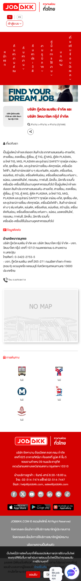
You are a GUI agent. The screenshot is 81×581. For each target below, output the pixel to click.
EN (19, 17)
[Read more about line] (58, 494)
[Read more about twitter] (22, 494)
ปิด (48, 574)
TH (10, 17)
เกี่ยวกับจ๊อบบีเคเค (70, 56)
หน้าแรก (4, 58)
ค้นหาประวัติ (32, 58)
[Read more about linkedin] (49, 494)
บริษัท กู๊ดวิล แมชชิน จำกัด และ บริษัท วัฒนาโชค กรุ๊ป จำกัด (49, 112)
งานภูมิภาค (42, 56)
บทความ (60, 58)
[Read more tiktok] (67, 494)
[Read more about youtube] (31, 494)
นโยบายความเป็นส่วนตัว (40, 544)
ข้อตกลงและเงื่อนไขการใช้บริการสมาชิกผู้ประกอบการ (40, 529)
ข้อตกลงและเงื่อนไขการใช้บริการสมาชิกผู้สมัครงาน (40, 537)
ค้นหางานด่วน (14, 58)
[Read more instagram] (40, 494)
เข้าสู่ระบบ (14, 23)
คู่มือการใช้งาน (51, 56)
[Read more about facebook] (13, 494)
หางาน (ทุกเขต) (57, 125)
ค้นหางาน (23, 56)
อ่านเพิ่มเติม (40, 567)
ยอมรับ (33, 574)
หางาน (34, 125)
